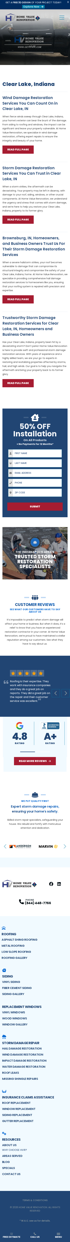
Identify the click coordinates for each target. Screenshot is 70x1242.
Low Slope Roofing (16, 952)
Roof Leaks (10, 1073)
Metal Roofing (13, 946)
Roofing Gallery (14, 958)
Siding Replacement (17, 1115)
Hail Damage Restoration (22, 1048)
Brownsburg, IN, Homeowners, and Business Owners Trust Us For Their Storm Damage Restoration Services (33, 246)
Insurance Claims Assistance (28, 1097)
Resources (11, 1139)
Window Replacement (18, 1109)
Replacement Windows (22, 1007)
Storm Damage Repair (20, 1043)
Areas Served (12, 1156)
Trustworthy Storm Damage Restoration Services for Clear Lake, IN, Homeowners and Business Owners (30, 326)
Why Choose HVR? (14, 1150)
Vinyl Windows (13, 1012)
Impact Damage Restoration (24, 1061)
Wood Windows (14, 1018)
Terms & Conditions (35, 1200)
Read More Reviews (33, 761)
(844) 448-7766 (38, 903)
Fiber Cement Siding (17, 988)
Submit (35, 506)
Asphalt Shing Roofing (19, 940)
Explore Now (31, 7)
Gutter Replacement (18, 1121)
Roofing (9, 934)
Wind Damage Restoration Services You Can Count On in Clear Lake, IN (30, 103)
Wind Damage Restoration (22, 1054)
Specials (8, 1168)
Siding (7, 976)
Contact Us (11, 1174)
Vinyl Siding (11, 982)
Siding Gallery (13, 994)
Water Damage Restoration (23, 1067)
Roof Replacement (16, 1103)
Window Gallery (15, 1024)
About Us (9, 1145)
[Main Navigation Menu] (61, 17)
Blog (6, 1162)
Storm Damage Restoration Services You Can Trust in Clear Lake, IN (31, 173)
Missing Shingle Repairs (20, 1079)
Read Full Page (18, 149)
